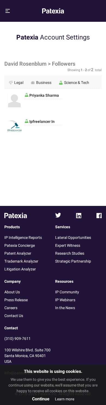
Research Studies (69, 253)
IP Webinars (65, 300)
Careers (10, 308)
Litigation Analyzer (20, 269)
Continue (40, 399)
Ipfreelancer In (42, 121)
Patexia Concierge (19, 245)
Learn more (64, 399)
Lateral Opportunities (73, 237)
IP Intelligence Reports (23, 237)
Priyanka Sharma (44, 95)
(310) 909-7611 (17, 339)
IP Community (67, 292)
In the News (65, 308)
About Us (12, 292)
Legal (18, 82)
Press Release (16, 300)
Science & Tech (76, 82)
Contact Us (13, 316)
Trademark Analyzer (21, 261)
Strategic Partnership (73, 261)
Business (43, 82)
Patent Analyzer (17, 253)
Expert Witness (67, 245)
